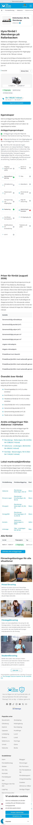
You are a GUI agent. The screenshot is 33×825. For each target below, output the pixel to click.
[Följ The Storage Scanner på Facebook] (7, 704)
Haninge (17, 741)
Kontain (4, 522)
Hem (3, 759)
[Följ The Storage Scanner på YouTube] (20, 704)
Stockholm (6, 720)
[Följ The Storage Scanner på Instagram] (16, 704)
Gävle (16, 744)
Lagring (4, 789)
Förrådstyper (6, 777)
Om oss (4, 770)
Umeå (4, 744)
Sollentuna (6, 741)
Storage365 (5, 514)
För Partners (23, 766)
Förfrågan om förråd (8, 785)
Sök (3, 780)
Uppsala (5, 730)
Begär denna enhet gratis (16, 103)
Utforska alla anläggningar (12, 551)
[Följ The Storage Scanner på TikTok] (13, 704)
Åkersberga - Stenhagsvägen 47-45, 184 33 (20, 514)
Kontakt (5, 773)
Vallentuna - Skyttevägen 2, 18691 (18, 522)
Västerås (5, 748)
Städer (4, 766)
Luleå (16, 737)
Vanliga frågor (24, 789)
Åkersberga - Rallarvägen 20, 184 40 (20, 506)
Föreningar (23, 763)
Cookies (22, 782)
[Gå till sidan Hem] (6, 5)
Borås (16, 748)
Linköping (5, 734)
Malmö (4, 727)
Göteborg (5, 723)
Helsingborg (18, 723)
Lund (16, 734)
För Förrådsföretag (25, 771)
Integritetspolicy (25, 779)
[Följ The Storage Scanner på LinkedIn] (10, 704)
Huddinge (17, 730)
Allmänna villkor (25, 786)
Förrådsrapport (24, 775)
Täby (30, 529)
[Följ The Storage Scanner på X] (23, 704)
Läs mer (15, 670)
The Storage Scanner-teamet (12, 676)
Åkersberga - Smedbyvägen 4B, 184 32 (20, 498)
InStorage (5, 529)
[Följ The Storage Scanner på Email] (26, 704)
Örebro (4, 737)
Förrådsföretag (9, 10)
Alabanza (20, 10)
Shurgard (5, 506)
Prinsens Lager (7, 498)
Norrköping (18, 727)
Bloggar (22, 759)
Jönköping (17, 720)
